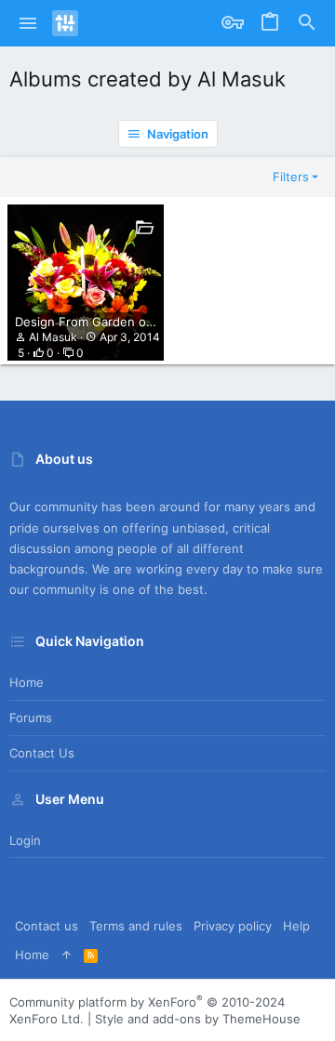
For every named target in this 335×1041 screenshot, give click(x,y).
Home (26, 682)
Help (296, 925)
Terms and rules (135, 925)
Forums (30, 717)
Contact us (41, 752)
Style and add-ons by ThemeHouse (198, 1018)
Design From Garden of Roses (102, 321)
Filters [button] (291, 176)
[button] (28, 23)
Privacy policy (233, 925)
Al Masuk (53, 337)
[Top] (66, 955)
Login (25, 840)
